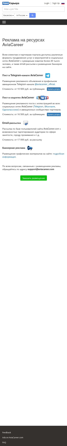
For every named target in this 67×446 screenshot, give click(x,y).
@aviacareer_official (45, 84)
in (21, 15)
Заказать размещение (33, 178)
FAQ (4, 442)
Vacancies (7, 15)
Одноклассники (10, 109)
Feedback (6, 432)
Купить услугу (54, 89)
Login (46, 3)
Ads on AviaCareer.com (12, 437)
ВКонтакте (50, 106)
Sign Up (56, 3)
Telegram (38, 106)
